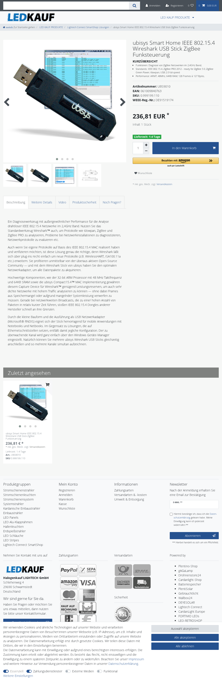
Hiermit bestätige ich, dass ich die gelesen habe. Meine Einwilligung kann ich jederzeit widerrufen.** (195, 519)
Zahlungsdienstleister (47, 671)
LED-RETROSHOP (190, 621)
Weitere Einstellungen (18, 676)
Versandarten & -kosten (130, 495)
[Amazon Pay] (69, 582)
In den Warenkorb (184, 148)
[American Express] (87, 595)
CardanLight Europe (191, 611)
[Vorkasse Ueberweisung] (87, 620)
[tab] (15, 202)
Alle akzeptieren (185, 637)
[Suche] (134, 6)
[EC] (69, 620)
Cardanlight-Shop (190, 580)
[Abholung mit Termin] (142, 582)
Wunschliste (144, 173)
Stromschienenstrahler (18, 490)
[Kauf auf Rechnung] (69, 607)
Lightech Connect (190, 607)
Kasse (63, 504)
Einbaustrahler (13, 513)
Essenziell (16, 671)
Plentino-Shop (188, 566)
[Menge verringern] (146, 151)
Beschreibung (16, 202)
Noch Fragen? (112, 202)
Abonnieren (193, 536)
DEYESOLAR (186, 602)
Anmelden (65, 495)
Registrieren (67, 490)
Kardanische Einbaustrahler (21, 508)
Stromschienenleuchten (19, 495)
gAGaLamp (185, 571)
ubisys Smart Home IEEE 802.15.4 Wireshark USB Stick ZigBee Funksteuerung (23, 436)
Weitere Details (41, 202)
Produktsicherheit (84, 202)
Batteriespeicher (189, 584)
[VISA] (87, 582)
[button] (176, 162)
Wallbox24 (185, 598)
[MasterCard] (69, 595)
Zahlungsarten (124, 490)
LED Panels (10, 517)
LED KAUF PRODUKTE (175, 17)
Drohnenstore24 (189, 575)
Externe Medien (83, 671)
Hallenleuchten (13, 526)
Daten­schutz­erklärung (123, 664)
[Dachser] (123, 582)
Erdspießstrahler (14, 531)
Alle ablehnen (185, 646)
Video (62, 202)
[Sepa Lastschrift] (87, 570)
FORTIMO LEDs (188, 616)
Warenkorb (66, 499)
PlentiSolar (185, 589)
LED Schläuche (13, 536)
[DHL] (142, 570)
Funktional (111, 671)
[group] (27, 405)
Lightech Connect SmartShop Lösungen (88, 27)
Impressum (136, 659)
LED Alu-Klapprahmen (18, 522)
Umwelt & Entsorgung (129, 499)
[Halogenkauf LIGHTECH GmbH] (25, 569)
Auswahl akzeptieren (185, 629)
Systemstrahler (13, 504)
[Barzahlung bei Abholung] (87, 607)
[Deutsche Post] (123, 570)
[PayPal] (69, 570)
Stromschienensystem (18, 499)
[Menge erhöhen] (146, 145)
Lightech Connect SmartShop (23, 545)
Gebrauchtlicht (188, 593)
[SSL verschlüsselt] (123, 614)
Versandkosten (164, 184)
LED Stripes (11, 540)
